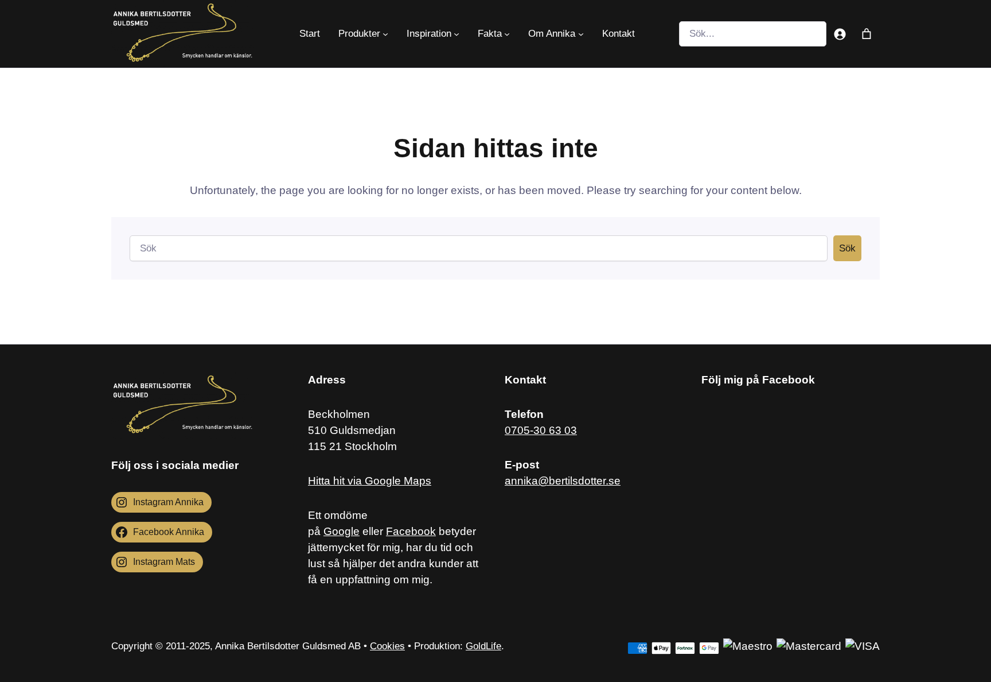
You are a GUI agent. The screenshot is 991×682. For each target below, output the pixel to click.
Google (341, 531)
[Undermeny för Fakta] (507, 34)
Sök (847, 248)
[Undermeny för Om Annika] (581, 34)
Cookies (387, 646)
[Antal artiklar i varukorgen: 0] (866, 33)
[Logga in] (839, 33)
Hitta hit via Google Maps (369, 481)
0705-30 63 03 (541, 430)
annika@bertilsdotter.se (563, 481)
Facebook (411, 531)
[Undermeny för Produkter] (385, 34)
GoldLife (483, 646)
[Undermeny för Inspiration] (456, 34)
